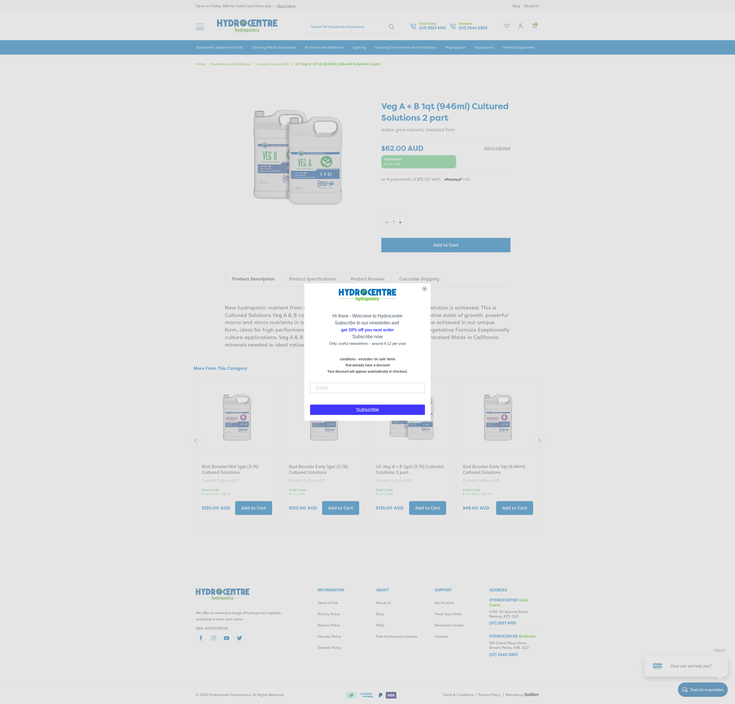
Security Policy (329, 636)
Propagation (455, 47)
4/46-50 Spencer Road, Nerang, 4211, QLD (508, 614)
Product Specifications (312, 279)
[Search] (391, 26)
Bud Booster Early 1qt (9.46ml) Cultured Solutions (494, 469)
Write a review (497, 148)
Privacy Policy (329, 613)
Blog (516, 5)
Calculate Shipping (419, 279)
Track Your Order (448, 613)
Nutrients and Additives (324, 47)
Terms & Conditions (458, 694)
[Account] (507, 26)
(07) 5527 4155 (432, 28)
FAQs (380, 625)
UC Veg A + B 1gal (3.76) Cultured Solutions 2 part (410, 469)
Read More (286, 5)
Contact (441, 636)
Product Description (253, 279)
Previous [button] (195, 440)
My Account (444, 602)
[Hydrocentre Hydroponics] (247, 25)
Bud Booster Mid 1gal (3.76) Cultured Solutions (230, 469)
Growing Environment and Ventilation (405, 47)
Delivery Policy (329, 647)
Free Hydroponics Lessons (396, 636)
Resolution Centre (449, 625)
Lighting (359, 47)
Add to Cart (446, 245)
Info (467, 179)
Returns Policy (329, 625)
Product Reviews (368, 279)
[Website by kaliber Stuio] (531, 694)
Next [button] (539, 440)
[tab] (253, 279)
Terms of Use (328, 602)
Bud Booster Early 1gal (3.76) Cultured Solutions (318, 469)
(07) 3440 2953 (473, 28)
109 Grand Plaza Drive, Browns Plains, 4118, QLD (509, 645)
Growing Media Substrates (274, 47)
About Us (531, 5)
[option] (237, 457)
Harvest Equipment (519, 47)
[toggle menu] (200, 26)
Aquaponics (484, 47)
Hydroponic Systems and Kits (219, 47)
